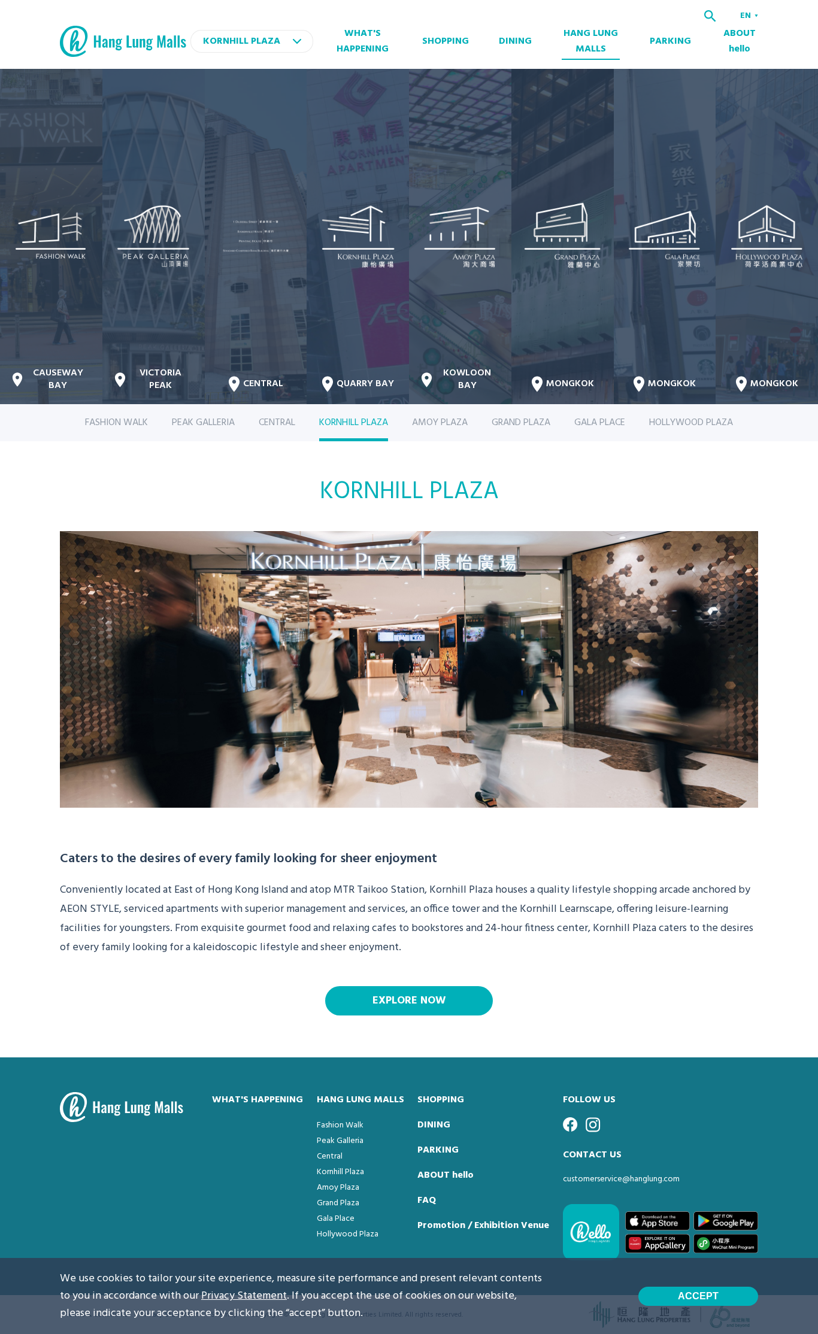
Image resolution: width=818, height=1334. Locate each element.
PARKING (670, 41)
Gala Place (336, 1219)
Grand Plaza (338, 1203)
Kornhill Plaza (340, 1172)
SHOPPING (445, 41)
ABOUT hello (739, 41)
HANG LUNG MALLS (590, 41)
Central (330, 1156)
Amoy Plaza (338, 1187)
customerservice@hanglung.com (621, 1179)
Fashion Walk (340, 1125)
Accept (698, 1296)
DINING (515, 41)
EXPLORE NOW (409, 1000)
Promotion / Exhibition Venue (483, 1225)
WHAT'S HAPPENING (363, 41)
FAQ (426, 1200)
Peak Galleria (340, 1141)
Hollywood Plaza (347, 1234)
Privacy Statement (244, 1296)
